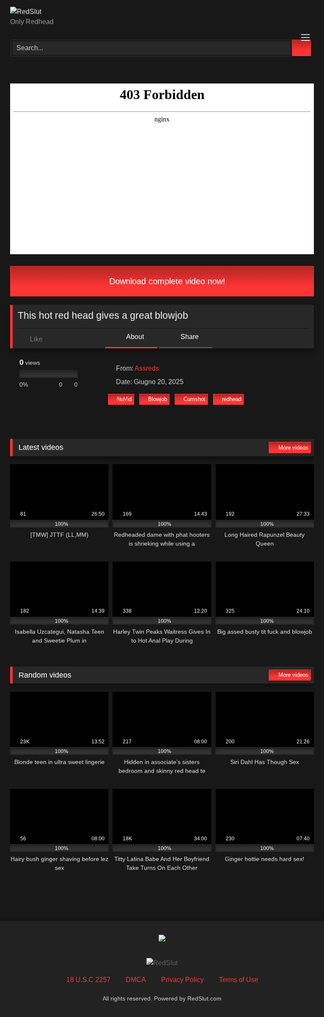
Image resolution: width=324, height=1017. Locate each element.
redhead (231, 399)
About (134, 336)
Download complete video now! (166, 281)
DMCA (136, 979)
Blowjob (157, 399)
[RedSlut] (162, 12)
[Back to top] (298, 992)
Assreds (147, 368)
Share (189, 336)
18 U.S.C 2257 (88, 979)
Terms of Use (238, 979)
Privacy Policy (182, 979)
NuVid (124, 399)
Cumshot (194, 399)
